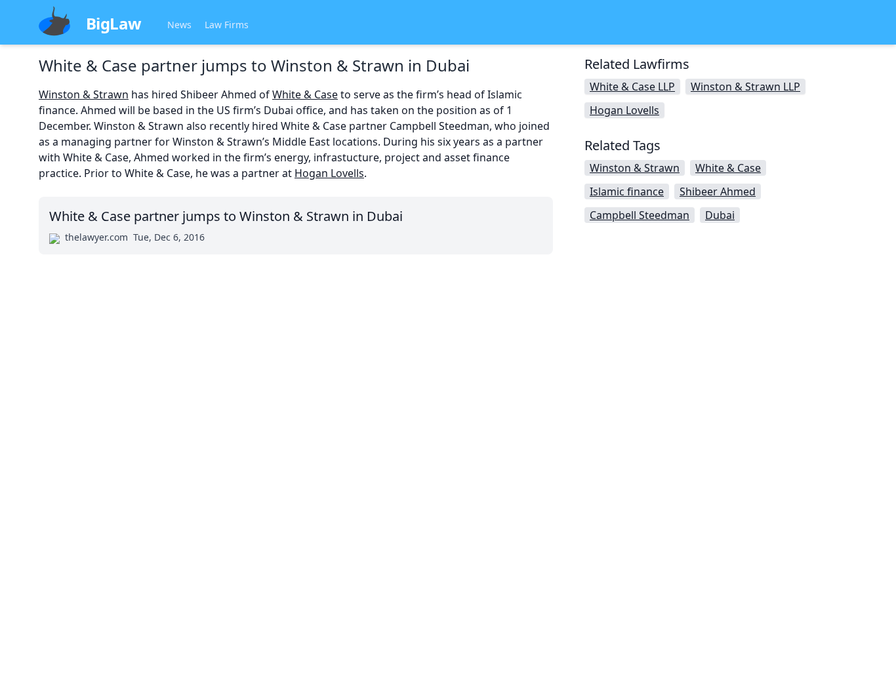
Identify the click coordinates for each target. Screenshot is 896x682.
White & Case (305, 94)
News (179, 24)
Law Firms (227, 24)
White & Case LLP (632, 86)
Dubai (720, 215)
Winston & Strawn (84, 94)
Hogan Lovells (329, 173)
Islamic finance (627, 191)
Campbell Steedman (639, 215)
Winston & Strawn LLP (745, 86)
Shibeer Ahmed (718, 191)
